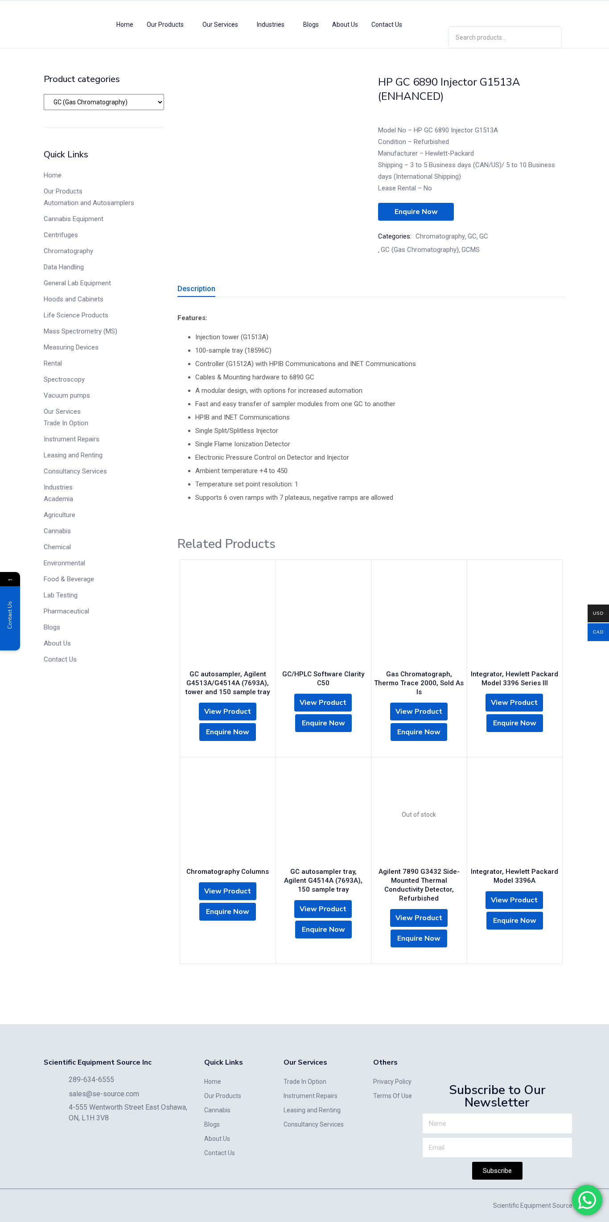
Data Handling (64, 267)
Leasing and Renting (73, 455)
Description (196, 288)
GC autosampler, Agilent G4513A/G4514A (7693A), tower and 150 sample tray (227, 683)
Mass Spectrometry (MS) (80, 331)
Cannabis (57, 531)
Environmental (64, 563)
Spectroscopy (64, 379)
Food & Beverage (69, 579)
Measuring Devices (71, 347)
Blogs (311, 24)
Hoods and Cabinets (73, 299)
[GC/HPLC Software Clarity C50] (324, 617)
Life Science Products (76, 315)
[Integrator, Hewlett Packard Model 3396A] (515, 814)
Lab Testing (61, 595)
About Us (345, 24)
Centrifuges (61, 235)
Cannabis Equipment (73, 219)
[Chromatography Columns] (228, 814)
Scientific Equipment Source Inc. (538, 1205)
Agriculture (59, 515)
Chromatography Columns (227, 872)
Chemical (57, 547)
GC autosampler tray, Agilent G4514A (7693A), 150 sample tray (323, 880)
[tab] (207, 290)
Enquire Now (416, 212)
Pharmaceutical (66, 611)
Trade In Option (66, 423)
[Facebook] (531, 11)
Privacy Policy (392, 1081)
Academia (58, 499)
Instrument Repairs (71, 439)
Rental (53, 363)
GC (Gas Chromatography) (420, 250)
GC (472, 236)
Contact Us (386, 24)
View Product (227, 711)
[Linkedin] (479, 11)
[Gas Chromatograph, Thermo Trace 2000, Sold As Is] (419, 617)
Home (124, 24)
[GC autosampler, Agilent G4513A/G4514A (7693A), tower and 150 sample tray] (228, 617)
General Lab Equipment (77, 283)
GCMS (470, 250)
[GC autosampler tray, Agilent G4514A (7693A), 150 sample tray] (324, 814)
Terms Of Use (392, 1095)
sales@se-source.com (104, 1094)
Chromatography (68, 251)
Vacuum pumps (67, 395)
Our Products (166, 24)
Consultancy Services (75, 471)
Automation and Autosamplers (89, 203)
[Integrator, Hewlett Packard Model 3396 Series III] (515, 617)
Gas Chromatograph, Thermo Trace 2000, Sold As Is (419, 683)
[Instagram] (505, 11)
